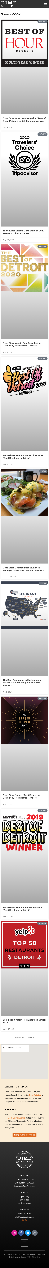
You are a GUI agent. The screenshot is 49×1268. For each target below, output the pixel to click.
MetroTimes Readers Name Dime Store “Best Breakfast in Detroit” (23, 456)
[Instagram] (14, 1233)
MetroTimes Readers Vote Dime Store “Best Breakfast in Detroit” (22, 908)
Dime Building (35, 1095)
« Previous (19, 1037)
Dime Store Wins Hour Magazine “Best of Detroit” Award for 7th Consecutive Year (24, 119)
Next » (31, 1037)
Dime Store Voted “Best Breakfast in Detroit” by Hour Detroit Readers (22, 344)
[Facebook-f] (21, 1233)
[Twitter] (28, 1233)
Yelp (29, 1257)
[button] (45, 4)
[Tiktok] (35, 1233)
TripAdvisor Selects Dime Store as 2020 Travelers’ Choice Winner (23, 232)
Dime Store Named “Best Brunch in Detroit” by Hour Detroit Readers (21, 796)
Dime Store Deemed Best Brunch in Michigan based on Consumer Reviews (23, 569)
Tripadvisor (36, 1257)
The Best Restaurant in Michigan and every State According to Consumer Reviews (22, 683)
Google (23, 1257)
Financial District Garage (15, 1118)
